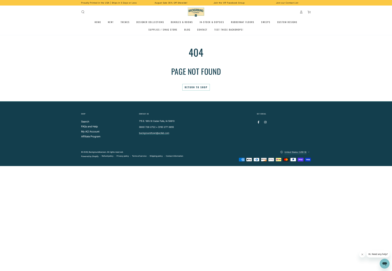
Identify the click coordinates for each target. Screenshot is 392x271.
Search (85, 121)
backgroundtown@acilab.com (154, 133)
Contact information (174, 156)
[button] (83, 12)
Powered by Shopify (90, 156)
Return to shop (196, 87)
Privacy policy (123, 156)
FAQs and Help (89, 126)
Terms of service (139, 156)
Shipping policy (156, 156)
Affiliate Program (90, 136)
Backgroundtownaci (97, 152)
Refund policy (107, 156)
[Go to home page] (196, 12)
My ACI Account (90, 131)
